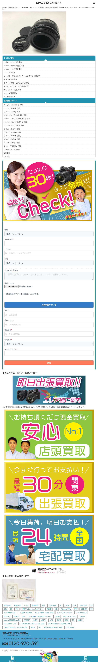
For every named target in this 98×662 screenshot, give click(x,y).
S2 (40, 627)
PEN (74, 605)
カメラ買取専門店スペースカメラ (49, 3)
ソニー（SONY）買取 (12, 112)
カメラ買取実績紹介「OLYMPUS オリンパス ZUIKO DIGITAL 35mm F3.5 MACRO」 (48, 8)
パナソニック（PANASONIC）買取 (17, 119)
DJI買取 (7, 156)
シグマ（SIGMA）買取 (12, 132)
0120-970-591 (49, 643)
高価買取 (35, 605)
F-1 (17, 609)
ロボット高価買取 (10, 93)
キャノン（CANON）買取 (13, 105)
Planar (67, 605)
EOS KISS (70, 627)
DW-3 (59, 620)
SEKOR (84, 609)
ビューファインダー (64, 613)
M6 (23, 616)
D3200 (57, 616)
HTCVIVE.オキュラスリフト (32, 609)
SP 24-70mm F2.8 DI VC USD (59, 624)
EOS (26, 605)
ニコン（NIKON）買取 (12, 108)
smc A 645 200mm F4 (12, 620)
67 (91, 609)
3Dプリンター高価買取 (12, 90)
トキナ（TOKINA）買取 (13, 146)
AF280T (27, 620)
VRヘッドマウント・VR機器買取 (16, 86)
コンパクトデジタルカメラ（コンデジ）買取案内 (22, 76)
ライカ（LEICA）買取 (12, 129)
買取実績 (7, 605)
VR (56, 609)
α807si (43, 620)
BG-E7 (16, 616)
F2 (91, 605)
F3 (11, 609)
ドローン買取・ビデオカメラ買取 (16, 83)
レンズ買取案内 (9, 73)
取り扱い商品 (9, 58)
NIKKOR (17, 605)
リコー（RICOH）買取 (12, 136)
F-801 (33, 627)
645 (5, 609)
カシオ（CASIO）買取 (12, 139)
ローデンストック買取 (12, 149)
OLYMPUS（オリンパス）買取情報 (33, 7)
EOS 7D (7, 616)
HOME (4, 7)
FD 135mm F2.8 (10, 624)
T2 (73, 620)
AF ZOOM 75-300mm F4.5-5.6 (39, 616)
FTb (75, 609)
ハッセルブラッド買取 (12, 143)
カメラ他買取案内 (10, 79)
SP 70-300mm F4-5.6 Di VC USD (32, 624)
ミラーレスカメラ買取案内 (14, 66)
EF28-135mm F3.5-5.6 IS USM (15, 627)
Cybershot (52, 605)
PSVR (49, 609)
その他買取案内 (9, 97)
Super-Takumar (26, 613)
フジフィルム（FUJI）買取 (14, 125)
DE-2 (66, 620)
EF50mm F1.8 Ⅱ (10, 613)
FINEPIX (83, 605)
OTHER (7, 153)
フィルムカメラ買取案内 (13, 69)
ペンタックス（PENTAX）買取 (15, 122)
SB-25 (82, 616)
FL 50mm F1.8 (81, 613)
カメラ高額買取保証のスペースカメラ (16, 635)
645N (35, 620)
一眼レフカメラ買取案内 (13, 62)
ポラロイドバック (69, 616)
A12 (43, 605)
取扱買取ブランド (14, 7)
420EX (80, 620)
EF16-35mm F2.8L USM (53, 627)
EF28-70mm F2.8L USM (44, 613)
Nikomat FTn (66, 609)
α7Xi (51, 620)
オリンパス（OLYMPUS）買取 (15, 115)
